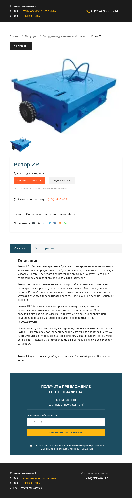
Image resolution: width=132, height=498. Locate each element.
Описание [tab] (20, 248)
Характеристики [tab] (45, 248)
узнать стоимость (29, 180)
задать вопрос (61, 180)
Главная (14, 36)
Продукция (30, 36)
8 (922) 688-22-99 (56, 199)
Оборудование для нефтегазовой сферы (64, 36)
